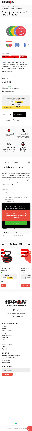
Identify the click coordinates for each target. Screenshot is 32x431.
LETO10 (19, 102)
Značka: (5, 78)
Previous (3, 244)
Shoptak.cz (24, 428)
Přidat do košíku (19, 114)
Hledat (7, 374)
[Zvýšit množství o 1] (10, 114)
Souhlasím (16, 223)
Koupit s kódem (16, 104)
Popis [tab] (7, 162)
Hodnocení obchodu (7, 344)
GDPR (3, 339)
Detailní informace (7, 72)
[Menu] (29, 2)
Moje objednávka (6, 349)
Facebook (13, 309)
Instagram (18, 309)
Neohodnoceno (14, 76)
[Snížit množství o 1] (4, 114)
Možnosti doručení (10, 91)
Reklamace (5, 337)
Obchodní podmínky (7, 342)
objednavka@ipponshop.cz (17, 314)
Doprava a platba (7, 330)
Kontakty (4, 326)
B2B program (5, 346)
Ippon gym (5, 333)
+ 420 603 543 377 (17, 317)
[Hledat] (22, 2)
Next (29, 244)
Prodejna (4, 328)
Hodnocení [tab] (15, 162)
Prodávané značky (7, 335)
